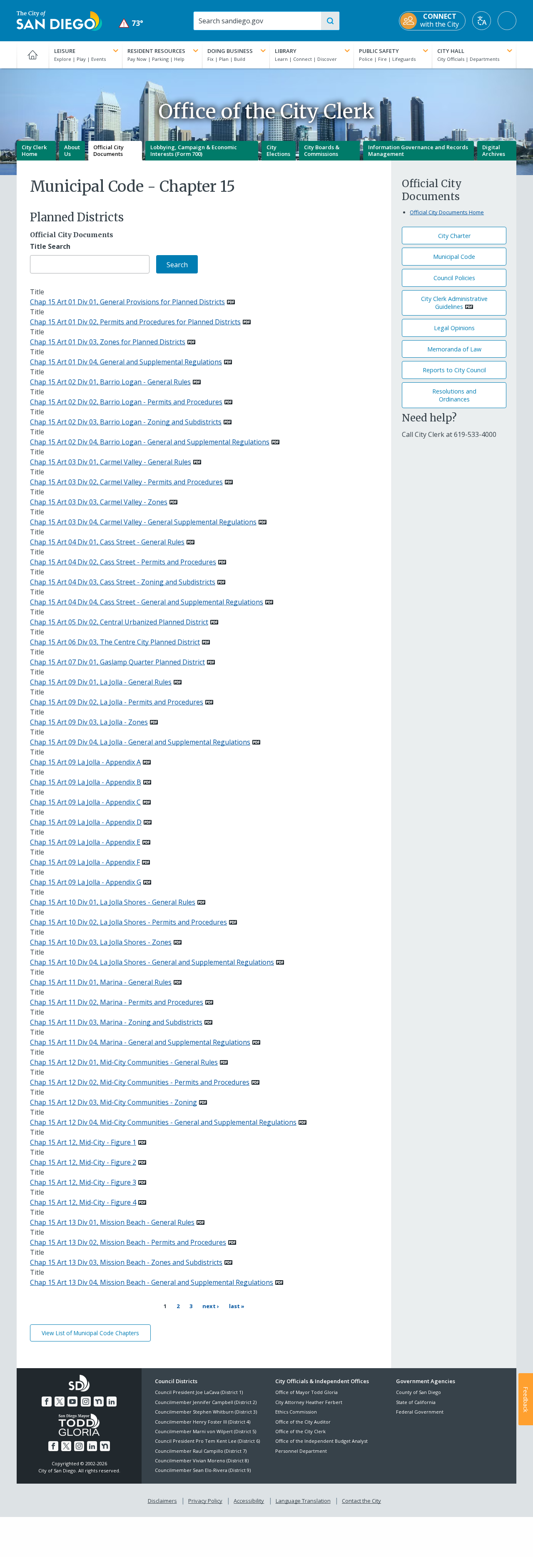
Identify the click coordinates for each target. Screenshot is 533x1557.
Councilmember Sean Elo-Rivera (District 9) (203, 1470)
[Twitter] (60, 1402)
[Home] (33, 54)
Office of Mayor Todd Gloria (306, 1392)
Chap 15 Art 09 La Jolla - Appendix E (85, 842)
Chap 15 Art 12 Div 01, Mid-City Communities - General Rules (124, 1062)
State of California (416, 1402)
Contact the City (361, 1500)
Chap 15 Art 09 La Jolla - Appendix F (85, 862)
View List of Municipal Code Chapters (90, 1333)
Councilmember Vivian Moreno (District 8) (202, 1460)
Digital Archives (493, 150)
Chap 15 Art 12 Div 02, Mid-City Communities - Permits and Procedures (139, 1082)
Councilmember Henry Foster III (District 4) (202, 1422)
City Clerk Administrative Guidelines (454, 303)
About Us (72, 150)
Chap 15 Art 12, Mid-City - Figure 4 (83, 1202)
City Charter (454, 236)
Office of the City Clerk (300, 1431)
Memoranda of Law (454, 349)
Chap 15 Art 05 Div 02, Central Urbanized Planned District (119, 622)
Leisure (64, 51)
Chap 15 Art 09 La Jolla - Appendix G (85, 882)
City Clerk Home (34, 150)
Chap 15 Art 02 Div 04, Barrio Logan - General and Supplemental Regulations (149, 441)
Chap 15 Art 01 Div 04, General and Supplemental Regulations (126, 361)
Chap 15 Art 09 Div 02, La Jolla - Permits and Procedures (116, 702)
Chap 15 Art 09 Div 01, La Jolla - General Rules (101, 682)
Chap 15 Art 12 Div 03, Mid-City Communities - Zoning (113, 1102)
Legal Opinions (454, 328)
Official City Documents (108, 150)
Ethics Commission (296, 1412)
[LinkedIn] (112, 1402)
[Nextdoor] (99, 1402)
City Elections (278, 150)
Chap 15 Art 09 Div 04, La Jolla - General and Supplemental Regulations (140, 742)
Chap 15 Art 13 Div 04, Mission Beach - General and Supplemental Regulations (151, 1282)
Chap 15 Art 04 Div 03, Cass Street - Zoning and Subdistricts (122, 582)
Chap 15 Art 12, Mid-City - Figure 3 (83, 1182)
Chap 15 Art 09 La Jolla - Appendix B (85, 782)
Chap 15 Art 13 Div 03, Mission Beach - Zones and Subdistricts (126, 1262)
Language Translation (303, 1500)
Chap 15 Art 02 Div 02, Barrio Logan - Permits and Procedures (126, 401)
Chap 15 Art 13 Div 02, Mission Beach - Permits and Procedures (128, 1242)
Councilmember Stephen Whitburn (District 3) (206, 1412)
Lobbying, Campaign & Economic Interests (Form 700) (193, 150)
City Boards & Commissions (321, 150)
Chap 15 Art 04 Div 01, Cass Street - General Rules (107, 542)
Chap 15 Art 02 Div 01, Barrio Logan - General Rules (110, 381)
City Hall (450, 51)
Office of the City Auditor (303, 1422)
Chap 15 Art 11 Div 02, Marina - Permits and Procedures (116, 1002)
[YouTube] (72, 1402)
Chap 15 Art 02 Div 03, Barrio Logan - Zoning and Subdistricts (126, 421)
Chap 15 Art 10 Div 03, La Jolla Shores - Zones (101, 942)
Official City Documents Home (447, 212)
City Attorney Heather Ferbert (308, 1402)
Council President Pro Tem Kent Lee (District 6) (207, 1441)
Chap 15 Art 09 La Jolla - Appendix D (86, 822)
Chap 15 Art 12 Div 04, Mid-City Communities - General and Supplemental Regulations (163, 1122)
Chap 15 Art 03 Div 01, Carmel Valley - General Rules (110, 461)
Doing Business (230, 51)
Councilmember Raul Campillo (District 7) (201, 1451)
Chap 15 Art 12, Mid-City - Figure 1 (83, 1142)
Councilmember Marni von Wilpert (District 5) (205, 1431)
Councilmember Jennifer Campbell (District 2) (206, 1402)
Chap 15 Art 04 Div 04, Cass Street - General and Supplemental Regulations (146, 602)
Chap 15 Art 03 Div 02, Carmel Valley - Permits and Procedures (126, 481)
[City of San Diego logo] (59, 20)
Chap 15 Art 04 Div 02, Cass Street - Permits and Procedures (123, 562)
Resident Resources (156, 51)
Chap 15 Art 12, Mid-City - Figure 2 (83, 1162)
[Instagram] (86, 1402)
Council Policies (454, 278)
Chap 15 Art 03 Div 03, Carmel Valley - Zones (98, 501)
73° (131, 23)
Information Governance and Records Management (418, 150)
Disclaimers (162, 1500)
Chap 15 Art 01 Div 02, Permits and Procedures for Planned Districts (135, 321)
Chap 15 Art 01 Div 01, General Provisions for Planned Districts (127, 301)
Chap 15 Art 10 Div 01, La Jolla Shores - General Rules (112, 902)
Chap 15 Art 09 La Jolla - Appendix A (85, 762)
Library (285, 51)
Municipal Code (454, 257)
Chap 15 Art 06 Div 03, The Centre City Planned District (115, 642)
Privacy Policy (205, 1500)
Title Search (50, 246)
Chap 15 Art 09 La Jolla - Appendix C (85, 802)
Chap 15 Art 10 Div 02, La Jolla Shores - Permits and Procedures (128, 922)
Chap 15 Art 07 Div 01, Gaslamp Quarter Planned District (117, 662)
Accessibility (249, 1500)
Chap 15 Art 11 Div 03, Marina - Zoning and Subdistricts (116, 1022)
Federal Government (419, 1412)
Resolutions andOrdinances (454, 395)
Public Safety (379, 51)
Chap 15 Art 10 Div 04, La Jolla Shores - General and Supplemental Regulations (152, 962)
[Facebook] (47, 1402)
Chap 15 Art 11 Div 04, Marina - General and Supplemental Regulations (140, 1042)
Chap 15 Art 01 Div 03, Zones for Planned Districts (107, 341)
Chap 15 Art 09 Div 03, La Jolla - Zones (89, 722)
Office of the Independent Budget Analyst (321, 1441)
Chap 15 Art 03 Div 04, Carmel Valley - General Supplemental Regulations (143, 522)
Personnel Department (301, 1451)
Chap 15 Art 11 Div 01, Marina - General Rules (101, 982)
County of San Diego (418, 1392)
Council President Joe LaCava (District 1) (199, 1392)
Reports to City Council (454, 370)
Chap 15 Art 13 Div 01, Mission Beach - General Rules (112, 1222)
